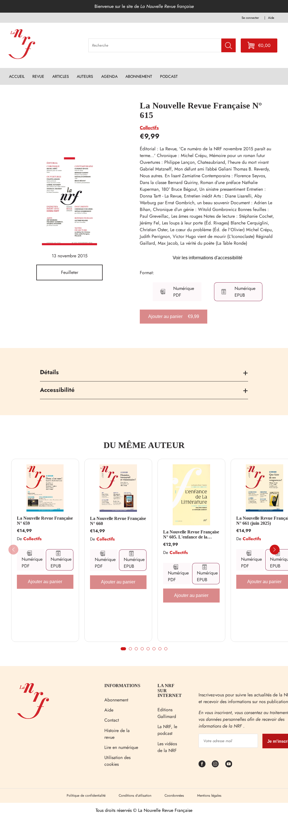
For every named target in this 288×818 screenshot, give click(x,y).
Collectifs (149, 127)
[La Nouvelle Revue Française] (33, 717)
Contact (111, 720)
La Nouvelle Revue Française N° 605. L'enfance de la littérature (191, 534)
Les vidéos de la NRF (167, 747)
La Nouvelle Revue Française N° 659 (45, 521)
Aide (108, 710)
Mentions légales (209, 795)
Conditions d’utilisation (135, 795)
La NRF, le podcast (167, 730)
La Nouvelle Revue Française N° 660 (118, 521)
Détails (49, 372)
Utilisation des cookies (117, 760)
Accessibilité (57, 390)
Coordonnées (174, 795)
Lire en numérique (121, 747)
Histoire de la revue (117, 733)
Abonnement (116, 700)
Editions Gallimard (167, 713)
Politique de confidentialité (86, 795)
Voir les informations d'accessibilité (207, 257)
